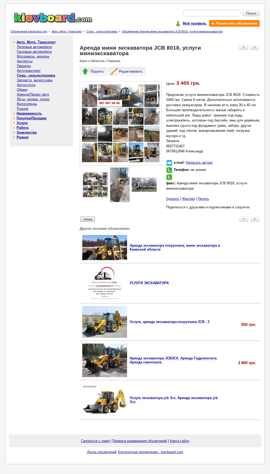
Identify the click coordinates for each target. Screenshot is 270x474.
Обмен (22, 90)
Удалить (172, 199)
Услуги (22, 123)
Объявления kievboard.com (29, 31)
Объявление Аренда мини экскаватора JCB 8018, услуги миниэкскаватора (172, 31)
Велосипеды (27, 104)
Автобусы (24, 61)
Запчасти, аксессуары (34, 80)
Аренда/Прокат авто (33, 94)
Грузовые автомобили (34, 52)
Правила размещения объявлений (139, 441)
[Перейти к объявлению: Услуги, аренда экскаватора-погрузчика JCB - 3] (104, 337)
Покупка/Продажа (31, 118)
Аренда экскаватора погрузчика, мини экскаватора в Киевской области (175, 247)
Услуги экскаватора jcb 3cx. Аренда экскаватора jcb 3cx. (174, 400)
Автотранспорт (29, 71)
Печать (203, 199)
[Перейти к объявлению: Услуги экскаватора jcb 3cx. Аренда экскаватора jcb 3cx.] (104, 415)
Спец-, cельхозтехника (101, 31)
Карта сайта (179, 441)
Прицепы (24, 66)
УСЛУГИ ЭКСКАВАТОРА (149, 283)
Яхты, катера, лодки (33, 99)
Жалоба (188, 199)
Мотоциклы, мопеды (33, 56)
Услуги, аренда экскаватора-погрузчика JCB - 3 (169, 322)
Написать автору (199, 163)
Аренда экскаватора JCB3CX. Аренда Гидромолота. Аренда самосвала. (174, 360)
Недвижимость (29, 113)
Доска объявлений (102, 452)
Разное (22, 109)
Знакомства (27, 132)
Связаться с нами (95, 441)
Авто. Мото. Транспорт (67, 31)
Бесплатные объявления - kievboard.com (150, 452)
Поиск (251, 13)
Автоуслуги (26, 85)
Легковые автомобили (34, 47)
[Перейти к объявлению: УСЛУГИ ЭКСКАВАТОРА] (105, 299)
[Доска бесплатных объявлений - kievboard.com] (50, 22)
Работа (22, 128)
